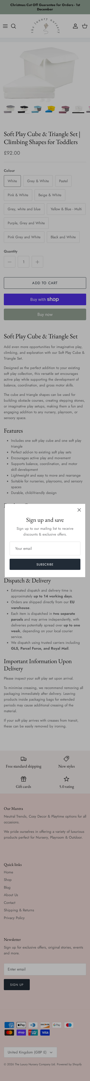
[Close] (79, 510)
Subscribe (45, 564)
